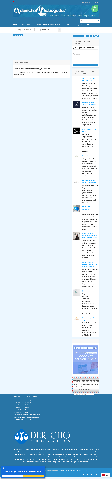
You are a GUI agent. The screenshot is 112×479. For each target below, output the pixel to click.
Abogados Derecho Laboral (21, 407)
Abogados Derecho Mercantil (22, 410)
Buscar (86, 65)
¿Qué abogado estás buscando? (83, 48)
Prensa (86, 470)
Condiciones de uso (74, 470)
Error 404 (19, 35)
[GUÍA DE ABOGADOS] (56, 17)
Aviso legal (81, 470)
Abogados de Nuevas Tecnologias (23, 400)
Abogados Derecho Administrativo (23, 402)
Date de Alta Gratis (79, 36)
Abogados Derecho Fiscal (21, 405)
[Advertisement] (41, 49)
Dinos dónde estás (18, 2)
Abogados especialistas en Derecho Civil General (27, 414)
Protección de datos (65, 470)
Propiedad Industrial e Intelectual (23, 419)
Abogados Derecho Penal (21, 412)
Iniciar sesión (86, 2)
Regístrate (96, 2)
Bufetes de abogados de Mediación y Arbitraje (26, 417)
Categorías (76, 54)
